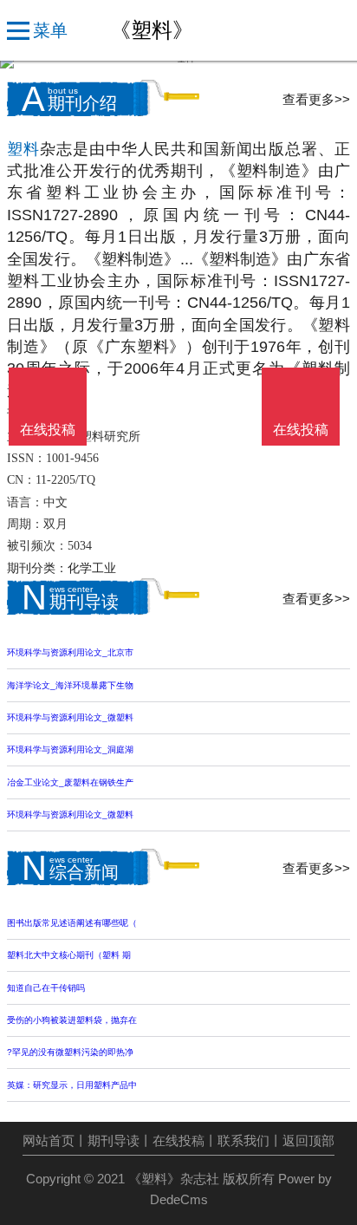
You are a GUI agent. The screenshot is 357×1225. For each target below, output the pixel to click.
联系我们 (243, 1141)
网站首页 (49, 1141)
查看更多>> (316, 100)
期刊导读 (114, 1141)
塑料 (23, 149)
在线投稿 (178, 1141)
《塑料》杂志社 (173, 1179)
